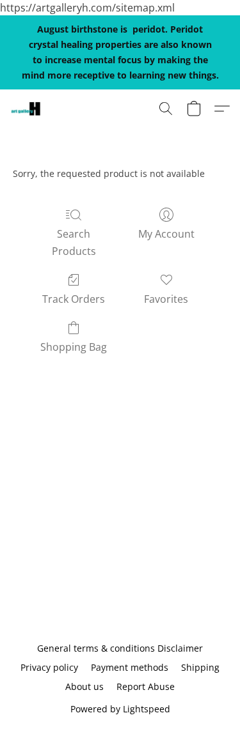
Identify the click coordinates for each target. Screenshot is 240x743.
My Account (166, 234)
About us (84, 686)
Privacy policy (49, 667)
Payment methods (129, 667)
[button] (26, 108)
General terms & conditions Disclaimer (120, 648)
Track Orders (73, 299)
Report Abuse (145, 686)
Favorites (166, 299)
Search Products (74, 242)
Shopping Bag (73, 347)
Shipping (200, 667)
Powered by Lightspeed (120, 709)
